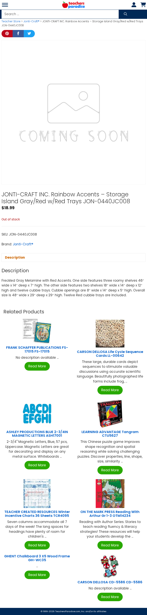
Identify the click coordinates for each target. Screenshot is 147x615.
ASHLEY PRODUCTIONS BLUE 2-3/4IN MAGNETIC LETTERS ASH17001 (37, 433)
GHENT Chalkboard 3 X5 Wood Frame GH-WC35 (37, 558)
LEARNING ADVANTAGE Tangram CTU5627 (110, 433)
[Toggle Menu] (5, 5)
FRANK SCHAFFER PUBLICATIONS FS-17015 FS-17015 (37, 349)
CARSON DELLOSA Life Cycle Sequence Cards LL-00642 (110, 353)
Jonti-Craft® (31, 21)
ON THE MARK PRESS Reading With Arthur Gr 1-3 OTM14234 (110, 513)
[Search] (125, 14)
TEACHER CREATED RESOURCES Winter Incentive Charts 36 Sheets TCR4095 (37, 513)
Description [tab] (15, 257)
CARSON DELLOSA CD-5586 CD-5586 (110, 582)
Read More (37, 366)
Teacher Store (11, 21)
